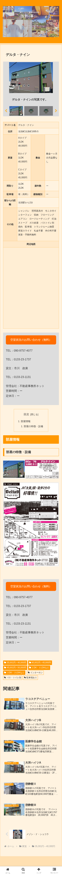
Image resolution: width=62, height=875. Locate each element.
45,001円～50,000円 (16, 667)
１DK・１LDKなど (40, 667)
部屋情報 (25, 421)
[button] (53, 638)
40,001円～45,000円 (41, 662)
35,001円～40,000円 (16, 662)
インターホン (36, 672)
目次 (26, 414)
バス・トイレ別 (14, 677)
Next (56, 111)
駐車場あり (32, 677)
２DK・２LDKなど (15, 672)
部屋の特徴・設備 (33, 426)
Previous (6, 111)
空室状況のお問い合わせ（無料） (31, 339)
